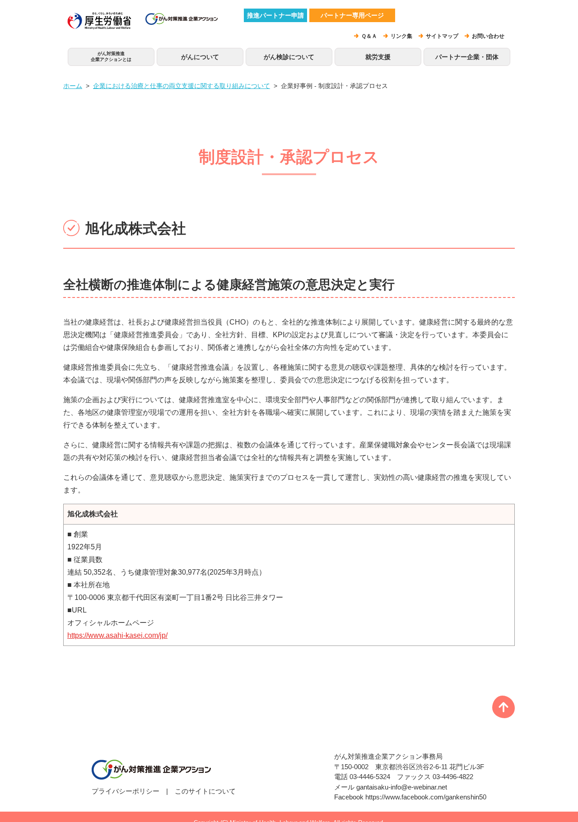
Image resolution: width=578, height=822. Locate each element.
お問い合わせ (488, 36)
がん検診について (289, 56)
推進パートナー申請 (275, 15)
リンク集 (401, 36)
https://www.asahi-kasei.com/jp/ (117, 635)
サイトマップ (442, 36)
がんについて (200, 56)
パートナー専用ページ (352, 15)
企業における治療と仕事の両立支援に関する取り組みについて (181, 85)
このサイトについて (205, 791)
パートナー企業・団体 (467, 56)
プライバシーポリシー (125, 791)
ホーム (72, 85)
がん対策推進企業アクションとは (111, 56)
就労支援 (378, 56)
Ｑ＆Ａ (369, 36)
